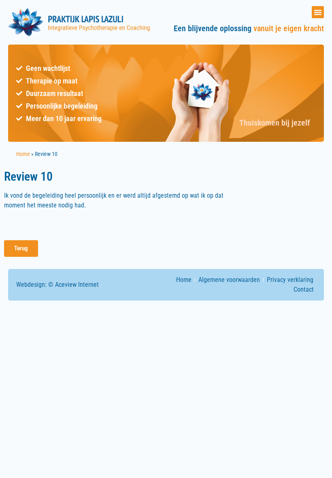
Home (23, 154)
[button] (318, 12)
